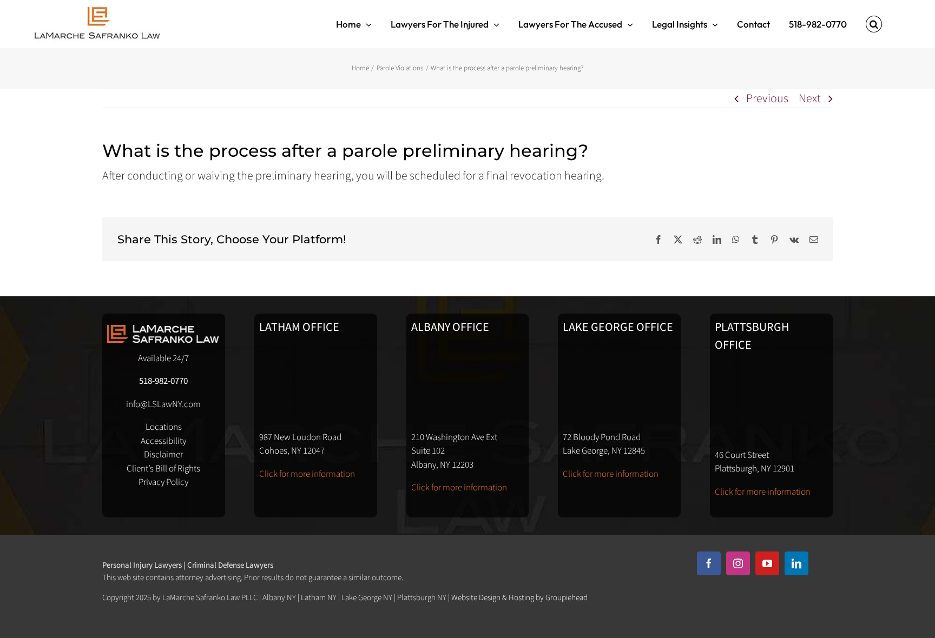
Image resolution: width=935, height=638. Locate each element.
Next (810, 98)
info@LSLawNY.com (163, 404)
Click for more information (307, 474)
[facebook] (709, 563)
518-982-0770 (163, 381)
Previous (767, 98)
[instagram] (738, 563)
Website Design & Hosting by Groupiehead (519, 597)
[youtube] (767, 563)
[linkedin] (796, 563)
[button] (874, 24)
